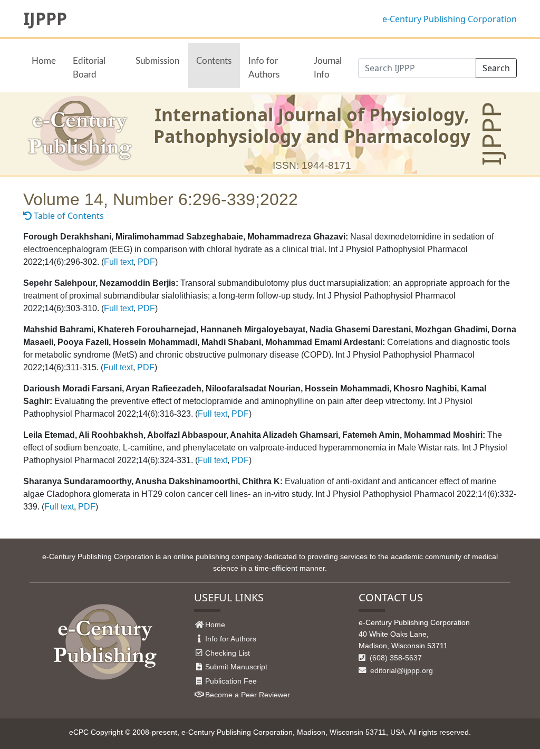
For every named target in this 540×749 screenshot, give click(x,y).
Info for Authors (263, 67)
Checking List (227, 653)
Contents (214, 60)
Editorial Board (89, 67)
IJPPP (45, 18)
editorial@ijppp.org (400, 670)
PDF (146, 261)
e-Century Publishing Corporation (449, 19)
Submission (157, 60)
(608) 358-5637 (395, 658)
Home (44, 60)
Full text (118, 261)
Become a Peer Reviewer (247, 694)
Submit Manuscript (236, 666)
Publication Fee (231, 681)
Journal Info (328, 67)
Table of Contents (68, 216)
